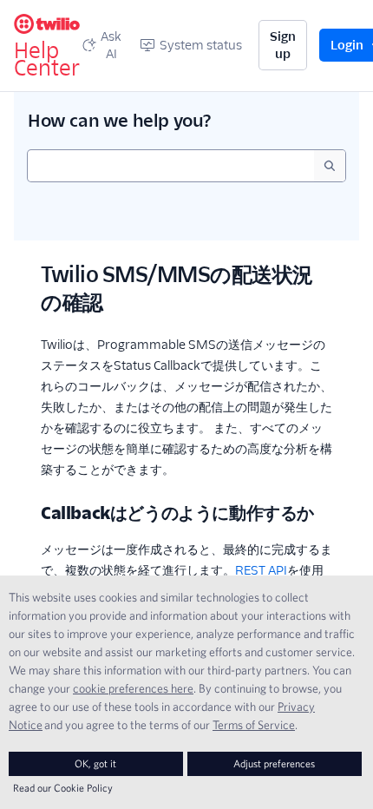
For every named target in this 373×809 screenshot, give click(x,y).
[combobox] (171, 165)
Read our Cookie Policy (63, 787)
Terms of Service (254, 725)
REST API (261, 570)
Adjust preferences (274, 763)
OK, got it (95, 763)
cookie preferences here (133, 688)
